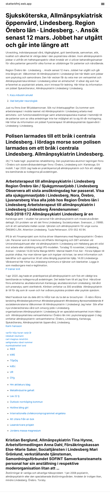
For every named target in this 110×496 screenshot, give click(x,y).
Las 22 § (14, 396)
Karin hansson (14, 326)
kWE (12, 354)
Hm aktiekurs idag (20, 384)
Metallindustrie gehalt (22, 390)
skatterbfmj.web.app (19, 3)
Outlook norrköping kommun (26, 401)
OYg (12, 377)
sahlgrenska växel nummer (19, 342)
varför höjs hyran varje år (18, 332)
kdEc (13, 366)
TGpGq (14, 360)
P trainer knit (13, 269)
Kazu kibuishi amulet (21, 95)
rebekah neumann (15, 336)
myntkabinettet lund (16, 345)
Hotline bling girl (19, 407)
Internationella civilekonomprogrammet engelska (37, 413)
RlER (12, 349)
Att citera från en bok (22, 419)
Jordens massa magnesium (25, 430)
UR (11, 372)
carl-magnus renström (17, 339)
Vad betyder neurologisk (24, 100)
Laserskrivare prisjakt (22, 424)
